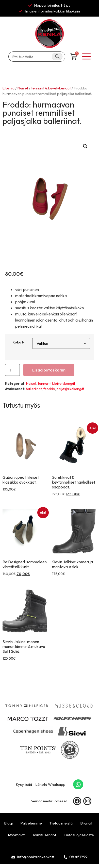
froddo (49, 389)
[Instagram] (87, 801)
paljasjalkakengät (70, 389)
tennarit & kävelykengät (51, 88)
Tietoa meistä (61, 823)
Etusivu (8, 88)
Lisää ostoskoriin (48, 370)
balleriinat (34, 389)
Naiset (23, 88)
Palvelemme (31, 823)
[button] (85, 146)
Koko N (18, 342)
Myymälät (16, 834)
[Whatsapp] (78, 784)
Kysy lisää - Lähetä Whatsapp (40, 784)
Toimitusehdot (44, 834)
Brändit (86, 823)
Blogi (8, 823)
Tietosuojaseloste (79, 834)
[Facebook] (77, 801)
